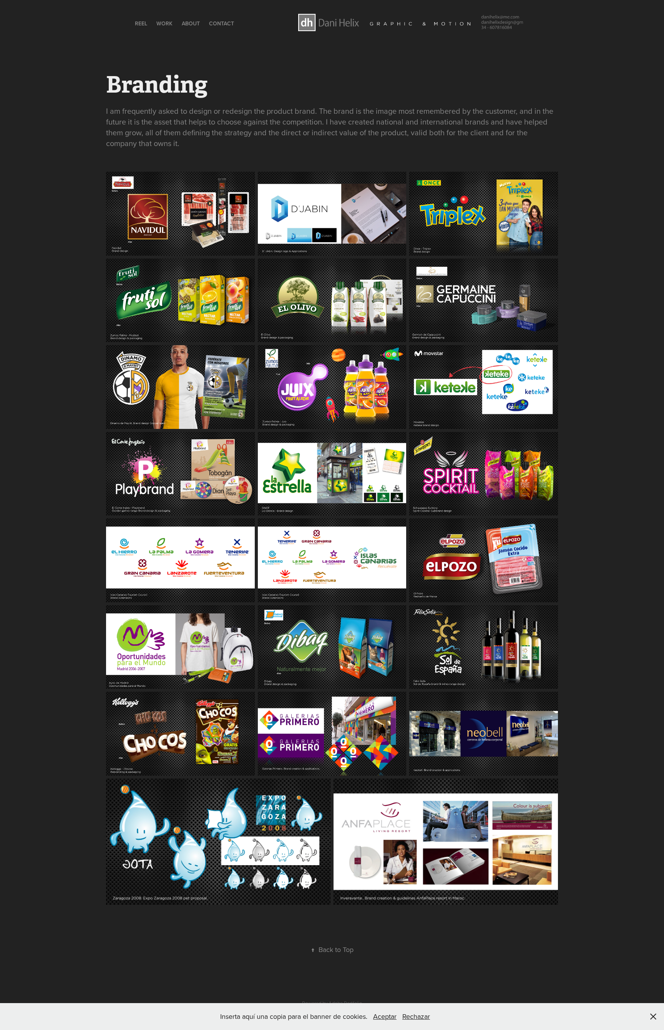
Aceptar (385, 1016)
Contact (221, 23)
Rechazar (416, 1016)
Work (164, 23)
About (191, 23)
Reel (141, 23)
